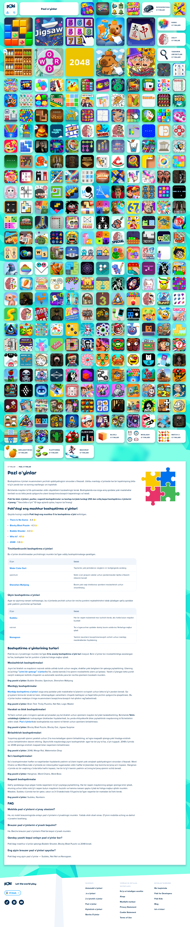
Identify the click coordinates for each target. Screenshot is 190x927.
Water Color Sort (18, 568)
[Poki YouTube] (21, 902)
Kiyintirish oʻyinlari (93, 909)
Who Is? (14, 536)
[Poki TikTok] (6, 902)
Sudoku (13, 618)
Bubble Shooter (17, 531)
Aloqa (122, 897)
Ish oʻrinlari (159, 909)
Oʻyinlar (11, 467)
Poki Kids (158, 899)
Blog (156, 904)
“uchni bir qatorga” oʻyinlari (32, 672)
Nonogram (15, 637)
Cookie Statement (128, 912)
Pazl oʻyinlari (25, 722)
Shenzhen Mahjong (19, 585)
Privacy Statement (128, 907)
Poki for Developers (163, 894)
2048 (12, 542)
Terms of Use (126, 918)
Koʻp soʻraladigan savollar (131, 891)
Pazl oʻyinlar (25, 467)
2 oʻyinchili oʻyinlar (93, 899)
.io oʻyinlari (90, 894)
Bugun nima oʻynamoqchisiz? (14, 12)
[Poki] (11, 6)
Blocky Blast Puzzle (20, 525)
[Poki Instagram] (14, 902)
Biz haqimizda (160, 888)
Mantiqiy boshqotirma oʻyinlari (23, 692)
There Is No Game (19, 520)
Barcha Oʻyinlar (92, 915)
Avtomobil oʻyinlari (93, 888)
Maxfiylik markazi (127, 902)
